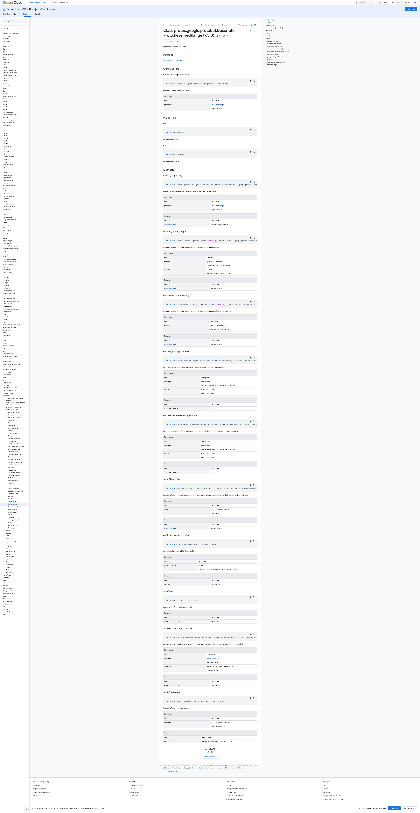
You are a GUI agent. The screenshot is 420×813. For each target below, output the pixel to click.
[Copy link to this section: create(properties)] (184, 176)
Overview (6, 14)
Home (165, 25)
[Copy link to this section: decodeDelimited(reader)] (191, 295)
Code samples (231, 792)
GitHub (228, 785)
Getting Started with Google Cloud (237, 789)
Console (385, 3)
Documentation (175, 25)
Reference (27, 14)
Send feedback (248, 31)
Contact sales (36, 796)
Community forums (136, 785)
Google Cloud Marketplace (41, 792)
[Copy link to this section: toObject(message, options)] (194, 628)
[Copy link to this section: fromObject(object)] (185, 479)
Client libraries (47, 9)
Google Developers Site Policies (194, 768)
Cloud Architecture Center (235, 796)
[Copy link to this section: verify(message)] (182, 692)
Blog (324, 785)
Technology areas (35, 3)
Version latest (171, 41)
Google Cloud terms (67, 808)
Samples (38, 14)
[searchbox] (15, 21)
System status (134, 796)
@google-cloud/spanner (172, 60)
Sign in (414, 3)
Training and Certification (234, 799)
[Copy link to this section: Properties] (179, 118)
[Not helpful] (255, 25)
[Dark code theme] (250, 80)
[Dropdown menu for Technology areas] (45, 2)
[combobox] (366, 3)
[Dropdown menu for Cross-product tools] (67, 2)
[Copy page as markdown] (224, 36)
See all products (37, 785)
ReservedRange (170, 225)
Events (325, 789)
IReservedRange (217, 105)
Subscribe (394, 808)
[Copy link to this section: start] (170, 146)
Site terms (54, 808)
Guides (16, 14)
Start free (411, 9)
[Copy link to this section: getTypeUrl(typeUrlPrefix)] (191, 535)
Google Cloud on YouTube (332, 796)
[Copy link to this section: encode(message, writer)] (191, 351)
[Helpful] (251, 25)
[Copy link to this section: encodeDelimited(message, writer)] (201, 415)
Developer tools (188, 25)
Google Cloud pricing (39, 789)
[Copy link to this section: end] (169, 123)
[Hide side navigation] (26, 809)
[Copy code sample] (254, 80)
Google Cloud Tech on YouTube (333, 799)
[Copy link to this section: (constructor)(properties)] (191, 75)
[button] (14, 380)
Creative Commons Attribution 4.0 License (218, 766)
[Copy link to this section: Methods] (177, 170)
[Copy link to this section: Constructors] (182, 69)
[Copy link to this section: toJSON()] (175, 591)
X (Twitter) (326, 792)
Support (132, 789)
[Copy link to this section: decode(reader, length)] (188, 232)
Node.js (33, 9)
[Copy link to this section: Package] (175, 55)
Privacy (46, 808)
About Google (36, 808)
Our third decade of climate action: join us (90, 808)
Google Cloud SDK (16, 9)
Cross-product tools (57, 3)
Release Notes (134, 792)
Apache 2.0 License (165, 768)
